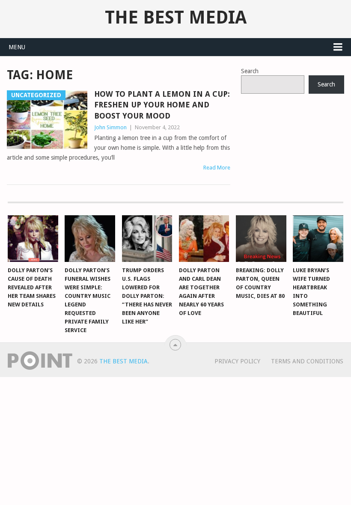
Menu (17, 47)
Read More (216, 167)
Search (250, 71)
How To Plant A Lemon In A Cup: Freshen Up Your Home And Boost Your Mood (162, 104)
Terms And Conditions (307, 361)
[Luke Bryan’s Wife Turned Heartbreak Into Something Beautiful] (318, 238)
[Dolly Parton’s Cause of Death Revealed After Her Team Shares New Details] (33, 238)
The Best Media (176, 18)
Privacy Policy (237, 361)
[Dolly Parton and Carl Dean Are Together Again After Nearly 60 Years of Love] (204, 238)
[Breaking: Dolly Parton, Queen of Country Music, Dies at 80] (261, 238)
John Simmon (110, 127)
